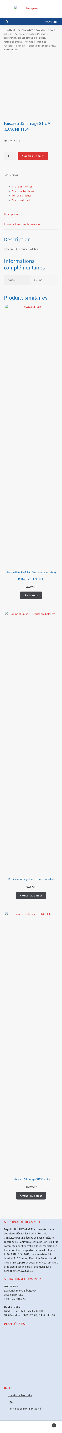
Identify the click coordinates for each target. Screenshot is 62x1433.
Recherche (31, 1427)
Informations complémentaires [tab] (23, 224)
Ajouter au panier (33, 156)
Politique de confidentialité (24, 1408)
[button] (48, 21)
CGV (10, 1402)
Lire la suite (31, 595)
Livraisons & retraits (20, 1395)
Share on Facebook (23, 191)
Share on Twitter (22, 186)
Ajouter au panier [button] (31, 895)
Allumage (30, 41)
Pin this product (21, 195)
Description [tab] (11, 214)
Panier (47, 1424)
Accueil (11, 29)
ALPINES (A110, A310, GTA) (31, 29)
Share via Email (21, 200)
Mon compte (10, 1427)
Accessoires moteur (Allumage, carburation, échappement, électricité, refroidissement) (26, 37)
